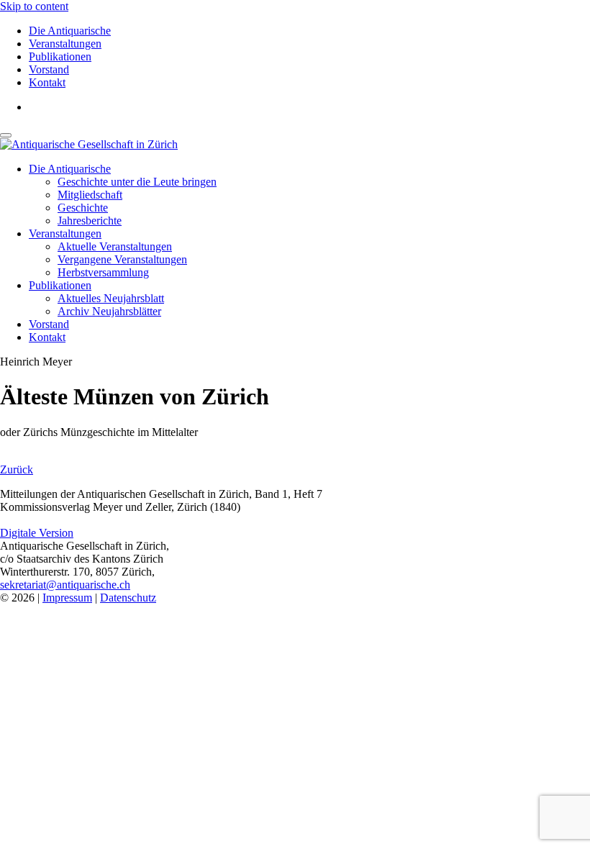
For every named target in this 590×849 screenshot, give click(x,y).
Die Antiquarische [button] (70, 169)
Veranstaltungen (65, 43)
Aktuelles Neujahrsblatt (111, 298)
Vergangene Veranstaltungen (122, 259)
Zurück (16, 469)
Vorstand (49, 69)
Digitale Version (36, 533)
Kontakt (47, 82)
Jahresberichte (90, 220)
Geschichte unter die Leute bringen (137, 182)
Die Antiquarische (70, 30)
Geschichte (83, 207)
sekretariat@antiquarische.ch (65, 584)
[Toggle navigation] (6, 135)
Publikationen (60, 56)
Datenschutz (128, 597)
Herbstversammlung (103, 272)
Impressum (67, 597)
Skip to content (34, 6)
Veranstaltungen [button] (65, 233)
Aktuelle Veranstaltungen (115, 246)
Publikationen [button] (60, 285)
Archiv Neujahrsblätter (109, 311)
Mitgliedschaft (90, 195)
